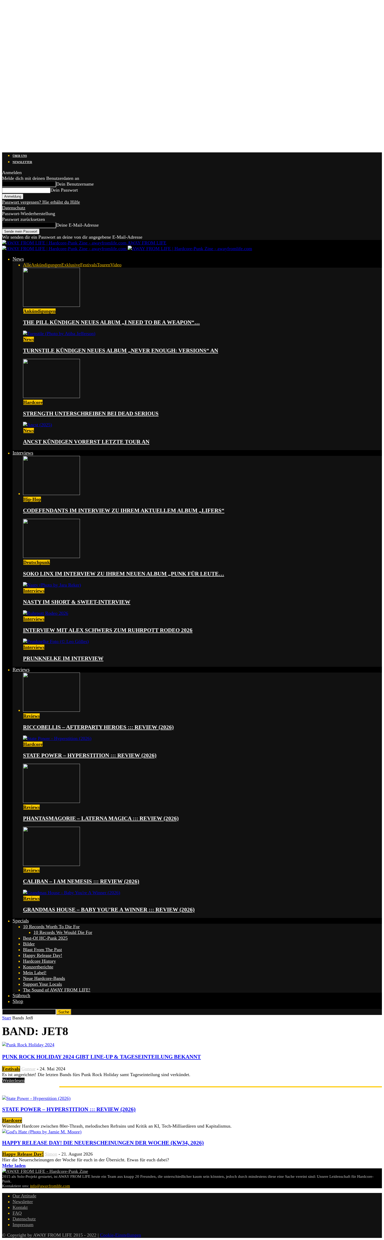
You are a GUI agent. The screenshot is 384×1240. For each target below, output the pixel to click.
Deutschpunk (36, 562)
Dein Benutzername (75, 184)
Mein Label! (34, 972)
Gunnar (28, 1068)
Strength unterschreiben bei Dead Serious (91, 413)
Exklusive (70, 264)
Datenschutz (13, 207)
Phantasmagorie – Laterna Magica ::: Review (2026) (101, 818)
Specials (21, 920)
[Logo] (65, 248)
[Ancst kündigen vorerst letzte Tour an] (37, 424)
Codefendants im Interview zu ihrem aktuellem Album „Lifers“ (123, 510)
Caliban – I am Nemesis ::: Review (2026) (81, 881)
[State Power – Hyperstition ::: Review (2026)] (57, 738)
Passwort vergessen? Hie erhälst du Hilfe (41, 202)
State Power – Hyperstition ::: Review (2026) (89, 755)
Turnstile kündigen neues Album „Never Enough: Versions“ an (120, 350)
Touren (103, 264)
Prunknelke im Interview (63, 658)
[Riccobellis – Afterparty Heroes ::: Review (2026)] (51, 710)
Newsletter (22, 162)
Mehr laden (14, 1165)
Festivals (88, 264)
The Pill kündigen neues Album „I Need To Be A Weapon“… (111, 322)
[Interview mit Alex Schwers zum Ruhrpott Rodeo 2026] (45, 613)
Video (115, 264)
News (18, 259)
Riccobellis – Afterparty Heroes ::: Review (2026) (98, 727)
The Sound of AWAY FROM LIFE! (56, 989)
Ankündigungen (46, 264)
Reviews (21, 669)
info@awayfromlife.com (50, 1186)
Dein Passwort (64, 190)
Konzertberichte (38, 966)
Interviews (23, 453)
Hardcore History (39, 961)
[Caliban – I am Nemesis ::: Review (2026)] (51, 864)
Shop (18, 1001)
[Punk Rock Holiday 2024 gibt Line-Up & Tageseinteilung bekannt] (28, 1044)
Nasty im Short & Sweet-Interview (76, 602)
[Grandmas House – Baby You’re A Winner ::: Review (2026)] (71, 892)
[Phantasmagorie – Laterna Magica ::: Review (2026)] (51, 801)
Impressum (23, 1224)
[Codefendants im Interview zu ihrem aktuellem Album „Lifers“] (51, 493)
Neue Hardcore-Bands (44, 978)
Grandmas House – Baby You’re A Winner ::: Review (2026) (109, 909)
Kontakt (20, 1207)
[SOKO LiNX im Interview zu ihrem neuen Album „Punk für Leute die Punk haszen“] (51, 556)
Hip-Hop (32, 499)
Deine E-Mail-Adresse (77, 225)
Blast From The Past (42, 949)
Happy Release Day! (42, 955)
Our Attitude (24, 1195)
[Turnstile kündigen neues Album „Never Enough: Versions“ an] (59, 333)
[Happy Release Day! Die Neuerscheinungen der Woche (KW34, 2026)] (42, 1131)
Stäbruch (21, 995)
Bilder (29, 943)
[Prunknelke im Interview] (56, 641)
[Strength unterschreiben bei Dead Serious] (51, 396)
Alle (27, 264)
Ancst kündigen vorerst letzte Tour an (86, 442)
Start (6, 1017)
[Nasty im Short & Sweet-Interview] (52, 585)
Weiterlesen (13, 1080)
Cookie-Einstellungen (120, 1235)
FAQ (17, 1213)
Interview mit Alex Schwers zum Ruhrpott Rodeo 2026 (108, 630)
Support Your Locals (42, 984)
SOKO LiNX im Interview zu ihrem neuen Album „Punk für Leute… (123, 574)
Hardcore (33, 402)
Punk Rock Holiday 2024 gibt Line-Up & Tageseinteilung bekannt (101, 1057)
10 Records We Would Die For (62, 932)
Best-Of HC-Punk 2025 (45, 938)
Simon (51, 1154)
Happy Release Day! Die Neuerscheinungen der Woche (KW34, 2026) (103, 1143)
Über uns (20, 155)
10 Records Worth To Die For (51, 926)
